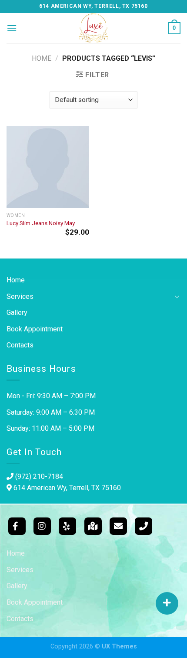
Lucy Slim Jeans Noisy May (41, 222)
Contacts (20, 345)
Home (41, 58)
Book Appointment (35, 329)
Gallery (17, 312)
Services (20, 296)
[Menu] (12, 28)
